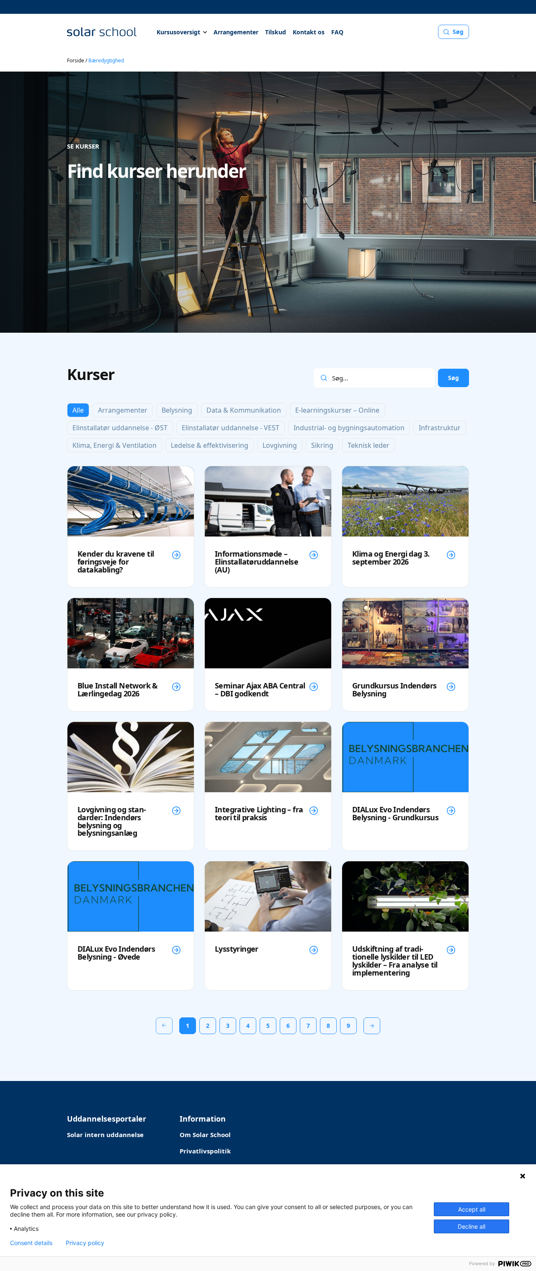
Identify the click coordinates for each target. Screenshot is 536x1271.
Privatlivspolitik (205, 1151)
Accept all (471, 1209)
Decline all (471, 1226)
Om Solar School (205, 1134)
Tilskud (275, 32)
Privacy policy (85, 1243)
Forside (75, 60)
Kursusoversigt (178, 32)
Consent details (31, 1243)
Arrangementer (236, 32)
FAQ (337, 32)
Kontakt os (309, 32)
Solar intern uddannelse (105, 1134)
